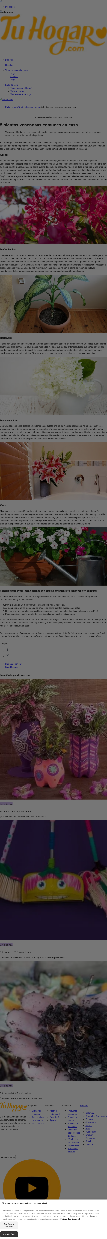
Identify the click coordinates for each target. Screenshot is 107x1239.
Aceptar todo (9, 1234)
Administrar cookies (9, 1225)
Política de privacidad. (70, 1219)
